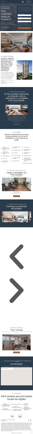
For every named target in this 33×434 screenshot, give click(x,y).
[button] (23, 1)
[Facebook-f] (28, 420)
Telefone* (19, 16)
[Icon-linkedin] (31, 420)
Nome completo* (21, 13)
